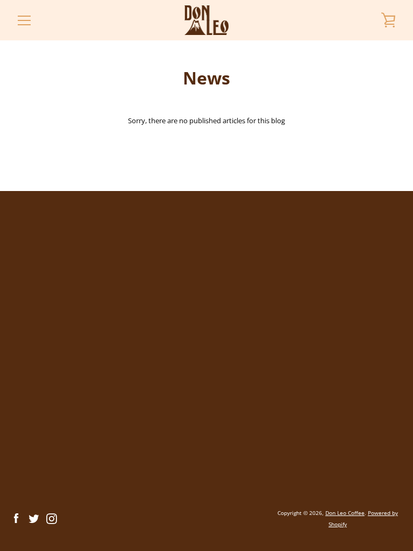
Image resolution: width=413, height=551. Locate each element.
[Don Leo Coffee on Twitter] (34, 517)
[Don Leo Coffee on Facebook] (16, 517)
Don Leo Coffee (345, 513)
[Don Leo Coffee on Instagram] (51, 517)
